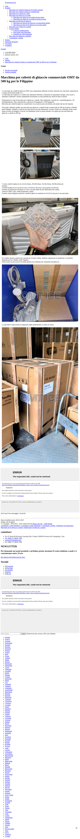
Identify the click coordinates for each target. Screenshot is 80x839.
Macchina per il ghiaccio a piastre (20, 27)
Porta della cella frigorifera (22, 32)
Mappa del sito (37, 524)
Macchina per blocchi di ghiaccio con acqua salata (29, 25)
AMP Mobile (48, 524)
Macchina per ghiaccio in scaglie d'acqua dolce (28, 17)
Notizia (7, 40)
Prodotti (7, 8)
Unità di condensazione (21, 30)
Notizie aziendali (10, 72)
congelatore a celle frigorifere (10, 526)
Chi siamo (8, 44)
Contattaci (8, 45)
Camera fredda (14, 29)
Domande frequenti (11, 42)
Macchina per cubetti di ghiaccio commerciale (24, 12)
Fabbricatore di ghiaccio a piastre (34, 527)
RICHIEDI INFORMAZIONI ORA (13, 557)
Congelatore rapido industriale (31, 526)
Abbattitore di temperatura (64, 526)
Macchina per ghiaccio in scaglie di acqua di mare (29, 19)
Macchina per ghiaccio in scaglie (20, 15)
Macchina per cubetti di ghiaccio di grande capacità (26, 10)
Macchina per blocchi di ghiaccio (20, 21)
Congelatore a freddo (16, 38)
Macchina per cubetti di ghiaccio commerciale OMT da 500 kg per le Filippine (31, 62)
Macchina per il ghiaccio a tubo (19, 13)
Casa (6, 6)
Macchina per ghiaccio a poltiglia (20, 36)
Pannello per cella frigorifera (22, 34)
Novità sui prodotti (11, 70)
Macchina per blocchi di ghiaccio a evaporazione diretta (31, 23)
